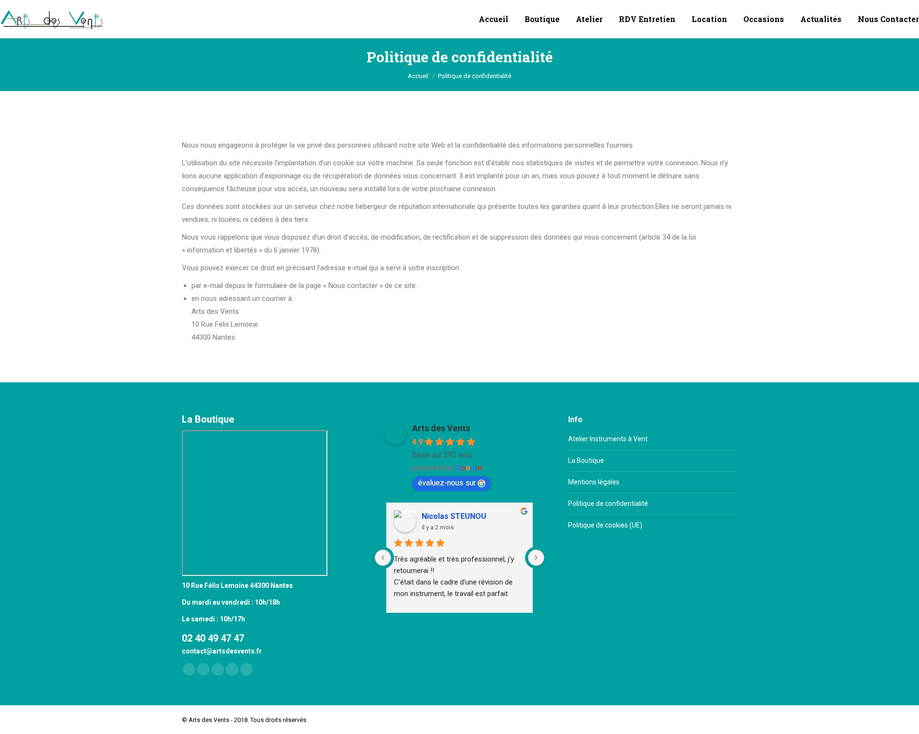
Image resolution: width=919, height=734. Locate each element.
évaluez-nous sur (447, 482)
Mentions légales (593, 482)
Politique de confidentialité (608, 503)
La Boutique (586, 460)
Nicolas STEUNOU (454, 516)
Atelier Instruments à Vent (608, 439)
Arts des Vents (441, 428)
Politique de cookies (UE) (605, 525)
